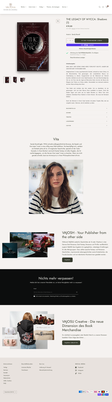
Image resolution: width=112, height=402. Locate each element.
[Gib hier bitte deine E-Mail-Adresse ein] (76, 292)
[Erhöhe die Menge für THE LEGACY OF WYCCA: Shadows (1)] (72, 40)
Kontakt (6, 373)
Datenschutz (7, 378)
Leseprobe (70, 121)
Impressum (7, 375)
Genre (68, 113)
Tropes (68, 117)
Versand (73, 28)
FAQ (5, 383)
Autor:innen (32, 7)
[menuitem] (23, 7)
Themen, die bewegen (53, 7)
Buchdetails (71, 108)
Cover (68, 125)
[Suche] (99, 7)
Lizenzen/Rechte (26, 367)
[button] (67, 260)
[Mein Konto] (103, 7)
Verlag (41, 7)
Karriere (6, 370)
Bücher (23, 7)
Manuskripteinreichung (45, 370)
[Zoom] (58, 21)
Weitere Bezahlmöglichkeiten (87, 49)
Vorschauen (24, 370)
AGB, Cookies (7, 381)
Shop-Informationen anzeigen (77, 57)
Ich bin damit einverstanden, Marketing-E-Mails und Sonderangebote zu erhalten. (56, 296)
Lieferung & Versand (45, 367)
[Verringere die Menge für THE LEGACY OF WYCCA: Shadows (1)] (67, 40)
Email (35, 288)
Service (64, 7)
